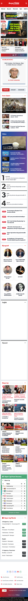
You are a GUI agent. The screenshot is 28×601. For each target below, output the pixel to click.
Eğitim (26, 9)
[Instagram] (13, 572)
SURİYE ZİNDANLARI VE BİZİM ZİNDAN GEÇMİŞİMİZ (7, 434)
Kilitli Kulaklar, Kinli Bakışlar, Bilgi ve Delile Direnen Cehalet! (14, 64)
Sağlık (4, 302)
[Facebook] (7, 572)
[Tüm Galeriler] (25, 95)
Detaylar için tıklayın (14, 512)
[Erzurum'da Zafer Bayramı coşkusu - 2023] (5, 127)
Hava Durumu (6, 577)
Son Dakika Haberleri (7, 584)
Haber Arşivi (19, 584)
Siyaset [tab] (13, 89)
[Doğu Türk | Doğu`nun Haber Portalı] (14, 4)
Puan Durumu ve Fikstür (8, 580)
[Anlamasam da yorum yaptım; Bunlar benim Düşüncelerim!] (7, 442)
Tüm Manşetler (19, 580)
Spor (21, 9)
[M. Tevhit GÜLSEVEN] (14, 73)
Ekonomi (15, 9)
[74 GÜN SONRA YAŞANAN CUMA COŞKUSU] (5, 164)
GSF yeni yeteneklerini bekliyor (15, 204)
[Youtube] (18, 572)
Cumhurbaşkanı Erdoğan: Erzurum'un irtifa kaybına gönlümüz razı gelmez (7, 468)
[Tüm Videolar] (25, 134)
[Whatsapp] (20, 572)
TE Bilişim (17, 595)
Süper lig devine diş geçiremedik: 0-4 (16, 196)
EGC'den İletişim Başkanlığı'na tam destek (16, 187)
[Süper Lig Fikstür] (25, 518)
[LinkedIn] (15, 572)
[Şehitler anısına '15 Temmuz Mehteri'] (5, 158)
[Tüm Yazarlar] (25, 59)
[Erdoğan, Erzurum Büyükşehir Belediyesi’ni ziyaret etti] (20, 442)
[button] (25, 15)
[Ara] (26, 3)
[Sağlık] (25, 302)
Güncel (3, 9)
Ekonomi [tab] (21, 89)
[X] (10, 572)
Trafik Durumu (19, 577)
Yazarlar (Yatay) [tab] (7, 59)
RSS (5, 590)
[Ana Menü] (1, 3)
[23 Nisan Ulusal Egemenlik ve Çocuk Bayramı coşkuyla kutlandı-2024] (5, 121)
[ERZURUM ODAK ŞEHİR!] (20, 426)
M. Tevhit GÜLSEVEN (14, 80)
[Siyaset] (25, 343)
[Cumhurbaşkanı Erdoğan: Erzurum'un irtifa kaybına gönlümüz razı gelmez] (7, 458)
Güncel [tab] (5, 89)
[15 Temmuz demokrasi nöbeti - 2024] (5, 116)
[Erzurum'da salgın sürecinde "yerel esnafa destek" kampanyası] (5, 153)
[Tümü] (25, 245)
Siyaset (9, 9)
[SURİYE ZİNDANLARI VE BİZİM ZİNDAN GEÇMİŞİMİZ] (7, 426)
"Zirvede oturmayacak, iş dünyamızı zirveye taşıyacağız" (15, 179)
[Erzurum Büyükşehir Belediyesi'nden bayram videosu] (5, 169)
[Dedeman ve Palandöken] (20, 458)
